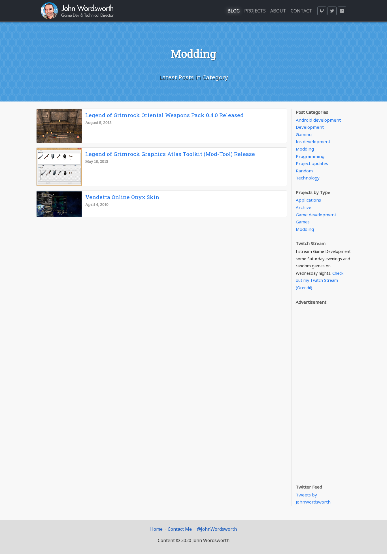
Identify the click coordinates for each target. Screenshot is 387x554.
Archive (303, 207)
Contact (301, 11)
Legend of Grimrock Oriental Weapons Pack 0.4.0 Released (164, 115)
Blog (233, 11)
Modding (305, 149)
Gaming (304, 134)
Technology (308, 178)
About (278, 11)
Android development (318, 120)
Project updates (312, 163)
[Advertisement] (323, 391)
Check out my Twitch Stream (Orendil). (319, 280)
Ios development (313, 141)
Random (304, 171)
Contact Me (180, 529)
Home (156, 529)
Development (310, 127)
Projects (255, 11)
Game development (316, 214)
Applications (308, 200)
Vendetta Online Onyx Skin (122, 196)
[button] (321, 11)
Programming (310, 156)
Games (303, 222)
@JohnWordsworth (217, 529)
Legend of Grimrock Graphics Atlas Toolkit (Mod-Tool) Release (170, 153)
